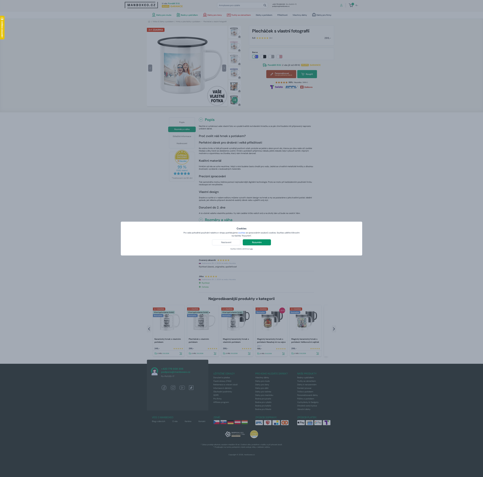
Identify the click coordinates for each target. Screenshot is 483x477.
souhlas (241, 232)
